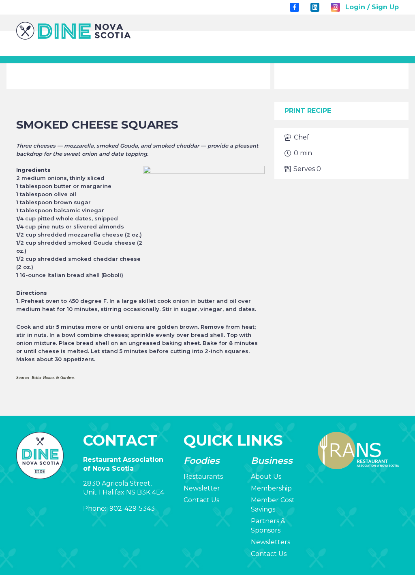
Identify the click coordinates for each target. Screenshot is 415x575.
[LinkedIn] (314, 7)
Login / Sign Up (372, 7)
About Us (266, 476)
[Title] (294, 7)
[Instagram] (335, 7)
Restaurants (203, 476)
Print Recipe (308, 110)
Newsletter (202, 488)
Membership (271, 488)
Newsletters (270, 542)
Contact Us (201, 500)
